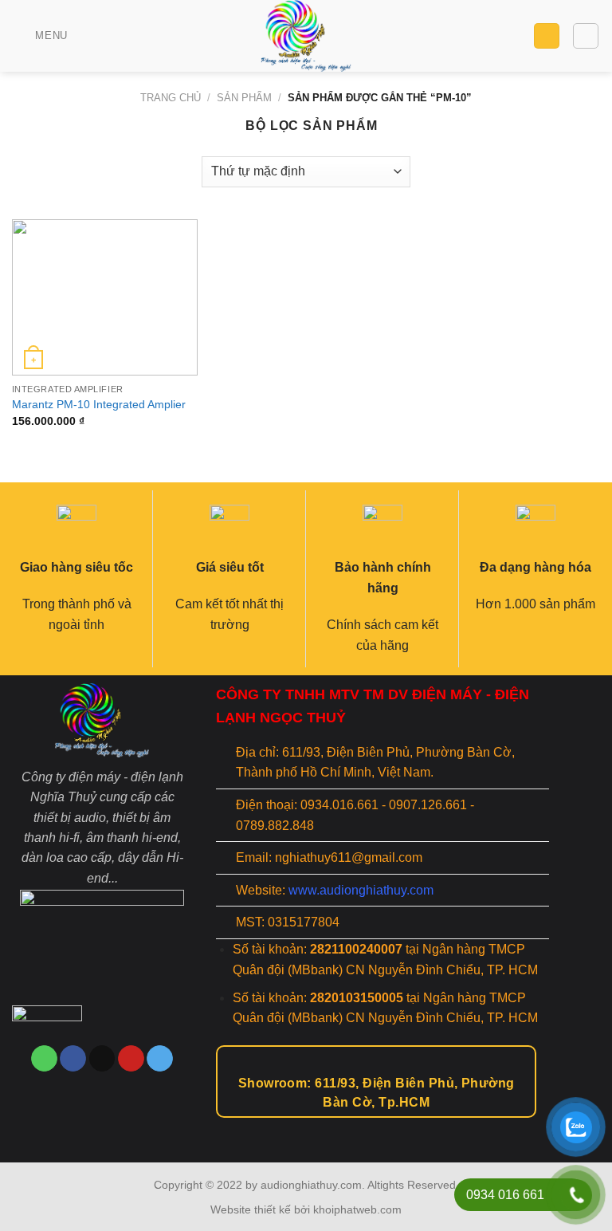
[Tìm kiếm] (585, 36)
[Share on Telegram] (160, 1058)
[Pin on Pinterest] (131, 1058)
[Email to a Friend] (102, 1058)
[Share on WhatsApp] (44, 1058)
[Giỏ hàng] (546, 36)
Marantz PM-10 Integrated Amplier (99, 404)
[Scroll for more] (306, 1125)
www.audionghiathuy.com (361, 890)
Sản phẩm (244, 98)
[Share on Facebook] (73, 1058)
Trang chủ (170, 98)
